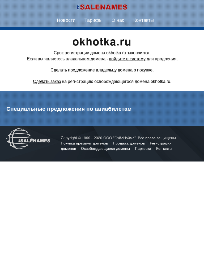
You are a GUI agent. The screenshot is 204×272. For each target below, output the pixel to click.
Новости (66, 19)
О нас (118, 19)
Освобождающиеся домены (106, 148)
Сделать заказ (47, 81)
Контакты (143, 19)
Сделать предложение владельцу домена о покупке (101, 70)
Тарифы (93, 19)
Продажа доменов (129, 143)
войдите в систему (127, 59)
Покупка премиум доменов (85, 143)
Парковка (143, 148)
